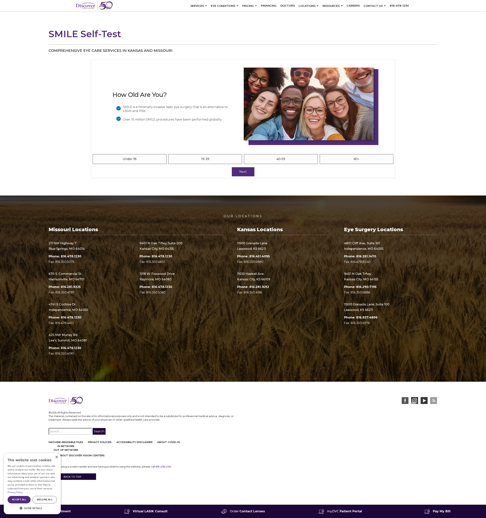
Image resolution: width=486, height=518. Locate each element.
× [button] (56, 457)
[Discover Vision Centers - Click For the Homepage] (94, 6)
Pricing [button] (248, 6)
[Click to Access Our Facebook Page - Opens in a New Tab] (405, 400)
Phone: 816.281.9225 (65, 287)
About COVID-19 (168, 442)
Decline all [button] (44, 499)
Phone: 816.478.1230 (65, 256)
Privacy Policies (100, 442)
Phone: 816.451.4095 (253, 256)
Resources (331, 6)
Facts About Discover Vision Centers (77, 455)
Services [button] (197, 6)
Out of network (66, 450)
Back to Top (72, 476)
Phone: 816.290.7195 (360, 287)
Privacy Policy (15, 492)
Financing (269, 5)
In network (65, 446)
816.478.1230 (163, 466)
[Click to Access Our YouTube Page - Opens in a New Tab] (424, 400)
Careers (353, 5)
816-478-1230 (399, 5)
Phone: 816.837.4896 (361, 317)
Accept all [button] (19, 499)
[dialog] (32, 483)
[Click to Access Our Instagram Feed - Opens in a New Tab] (414, 400)
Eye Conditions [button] (223, 6)
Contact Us (373, 6)
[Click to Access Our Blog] (433, 400)
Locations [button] (307, 6)
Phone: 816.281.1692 (253, 287)
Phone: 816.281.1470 (360, 256)
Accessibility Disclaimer (134, 442)
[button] (32, 508)
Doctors (287, 5)
